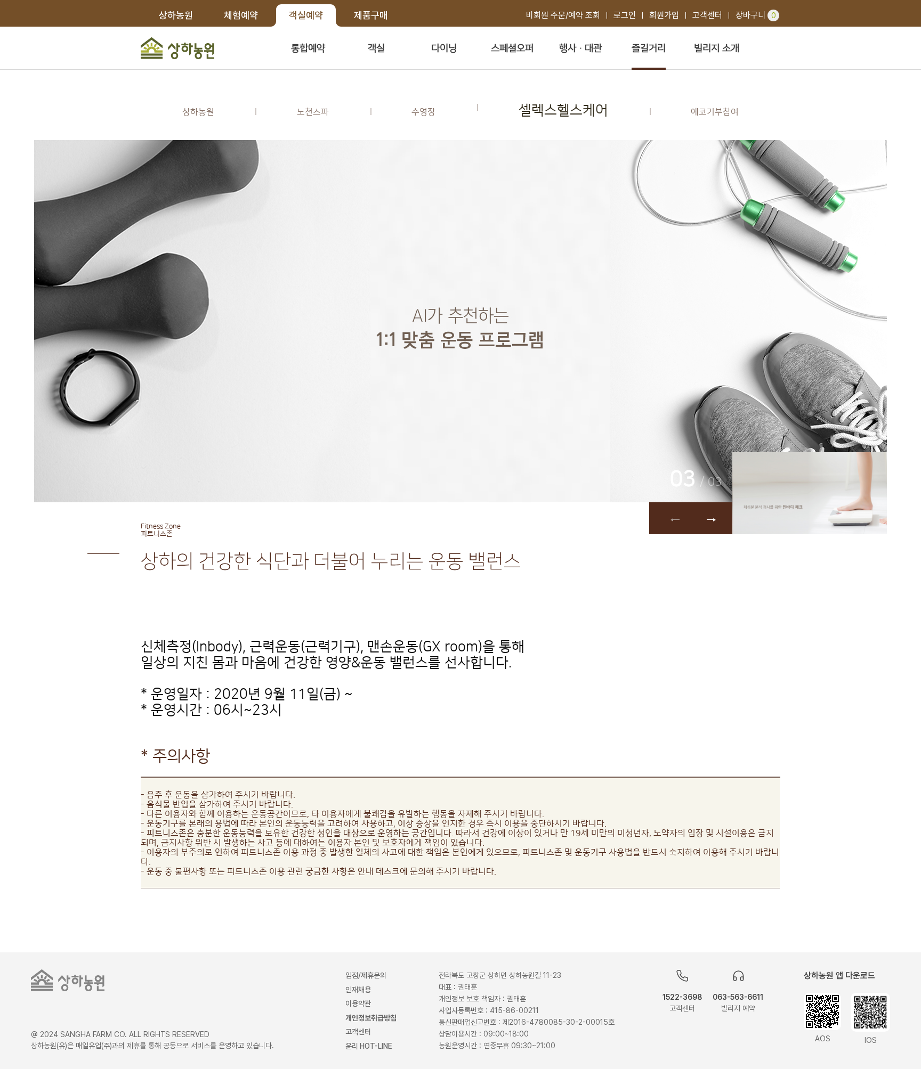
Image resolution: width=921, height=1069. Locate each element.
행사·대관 (580, 48)
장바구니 (756, 15)
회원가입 (664, 15)
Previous (670, 518)
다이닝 (444, 48)
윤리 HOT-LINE (368, 1046)
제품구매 (371, 15)
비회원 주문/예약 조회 (563, 15)
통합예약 (308, 48)
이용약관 (358, 1003)
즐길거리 (649, 48)
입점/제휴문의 (365, 975)
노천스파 (313, 112)
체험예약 (241, 15)
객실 (376, 48)
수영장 (423, 112)
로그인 (624, 15)
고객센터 (707, 15)
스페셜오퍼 (512, 48)
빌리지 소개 (716, 48)
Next (711, 518)
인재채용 (358, 989)
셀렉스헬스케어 (563, 110)
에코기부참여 (715, 112)
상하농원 (176, 15)
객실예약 (306, 15)
